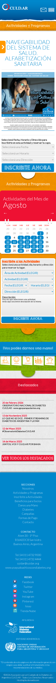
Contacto (28, 522)
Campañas (28, 513)
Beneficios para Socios (28, 501)
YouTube (28, 591)
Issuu (28, 606)
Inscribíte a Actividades (28, 497)
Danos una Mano (28, 505)
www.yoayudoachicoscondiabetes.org (28, 567)
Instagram (28, 596)
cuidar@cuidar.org (28, 563)
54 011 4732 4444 (30, 559)
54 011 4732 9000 (30, 555)
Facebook (28, 582)
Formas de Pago (28, 518)
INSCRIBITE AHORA (28, 319)
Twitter (28, 587)
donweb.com (33, 680)
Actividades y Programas (28, 492)
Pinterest (28, 601)
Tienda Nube (28, 611)
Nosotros (28, 488)
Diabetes (28, 509)
